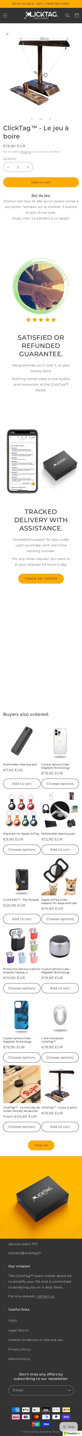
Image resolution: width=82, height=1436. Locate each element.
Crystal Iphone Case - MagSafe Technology (56, 766)
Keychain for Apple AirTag (21, 833)
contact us (45, 1296)
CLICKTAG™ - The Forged (20, 899)
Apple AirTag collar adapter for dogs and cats (59, 901)
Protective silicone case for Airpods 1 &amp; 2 (22, 970)
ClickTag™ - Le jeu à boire (59, 1107)
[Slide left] (31, 119)
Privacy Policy (19, 1349)
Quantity (9, 158)
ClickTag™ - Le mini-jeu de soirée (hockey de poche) (21, 1109)
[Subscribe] (68, 1390)
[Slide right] (50, 119)
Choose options (60, 784)
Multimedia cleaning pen (20, 764)
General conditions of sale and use (35, 1340)
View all (41, 1145)
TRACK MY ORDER (41, 579)
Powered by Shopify (50, 1432)
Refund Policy (19, 1359)
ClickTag (34, 1432)
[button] (5, 15)
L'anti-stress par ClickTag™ (52, 1040)
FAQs (12, 1320)
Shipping (25, 151)
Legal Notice (18, 1330)
